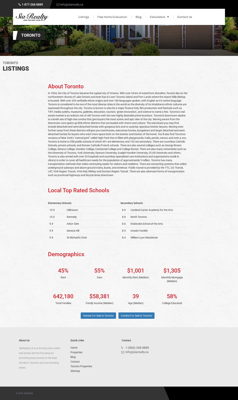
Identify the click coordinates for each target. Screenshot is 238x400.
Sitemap (75, 370)
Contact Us (184, 17)
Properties (76, 352)
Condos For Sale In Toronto (136, 315)
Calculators (157, 17)
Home (73, 347)
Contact (75, 361)
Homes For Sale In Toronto (98, 315)
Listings (83, 17)
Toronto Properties (81, 366)
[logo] (32, 17)
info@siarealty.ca (71, 4)
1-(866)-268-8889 (137, 348)
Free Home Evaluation (112, 17)
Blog (138, 17)
